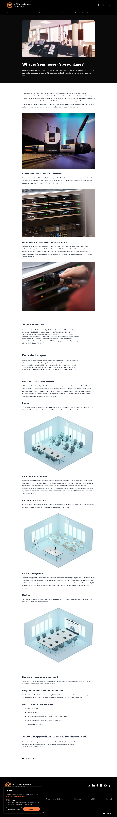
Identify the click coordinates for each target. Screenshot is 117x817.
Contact (107, 13)
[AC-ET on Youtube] (105, 785)
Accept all (31, 809)
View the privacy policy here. (15, 796)
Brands (41, 13)
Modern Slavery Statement (55, 799)
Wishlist (93, 799)
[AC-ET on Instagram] (101, 785)
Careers (96, 13)
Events (74, 13)
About (9, 13)
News (64, 13)
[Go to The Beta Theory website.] (107, 812)
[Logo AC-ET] (20, 5)
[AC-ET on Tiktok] (110, 785)
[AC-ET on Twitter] (89, 785)
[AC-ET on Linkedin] (93, 785)
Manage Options (14, 809)
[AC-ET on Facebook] (97, 785)
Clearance (53, 13)
